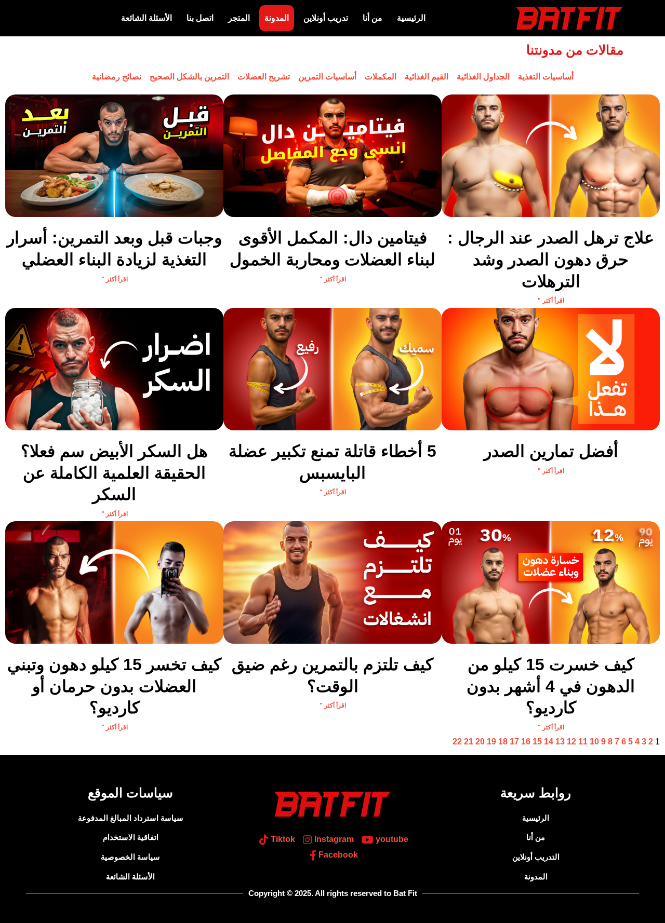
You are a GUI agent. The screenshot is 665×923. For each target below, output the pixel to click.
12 (571, 741)
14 (548, 741)
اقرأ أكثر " (551, 300)
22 (457, 741)
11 (583, 741)
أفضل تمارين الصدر (551, 451)
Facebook (337, 854)
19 (491, 741)
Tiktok (282, 839)
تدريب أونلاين (325, 17)
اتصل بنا (200, 17)
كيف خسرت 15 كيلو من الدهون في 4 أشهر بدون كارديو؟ (551, 686)
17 (514, 741)
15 (537, 741)
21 (468, 741)
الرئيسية (411, 17)
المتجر (239, 17)
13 (560, 741)
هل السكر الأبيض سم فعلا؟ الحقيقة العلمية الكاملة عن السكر (114, 473)
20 (480, 741)
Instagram (333, 839)
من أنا (372, 17)
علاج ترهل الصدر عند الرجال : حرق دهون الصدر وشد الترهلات (550, 259)
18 (503, 741)
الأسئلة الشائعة (146, 17)
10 (594, 741)
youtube (391, 839)
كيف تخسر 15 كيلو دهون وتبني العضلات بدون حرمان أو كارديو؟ (114, 686)
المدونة (276, 17)
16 (525, 741)
